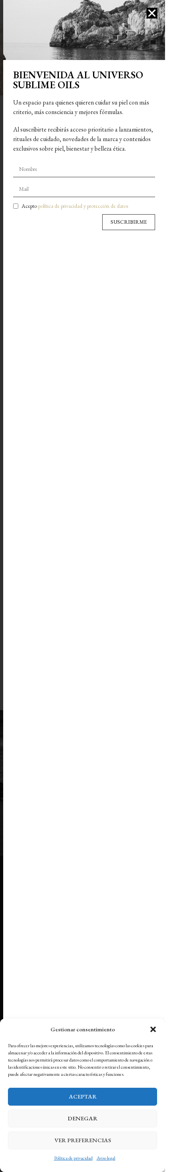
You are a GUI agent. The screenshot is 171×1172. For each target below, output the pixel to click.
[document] (82, 586)
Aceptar (83, 1096)
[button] (153, 1029)
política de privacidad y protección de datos (83, 205)
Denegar (82, 1118)
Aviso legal (106, 1158)
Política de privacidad (73, 1158)
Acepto (74, 205)
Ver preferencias (82, 1140)
